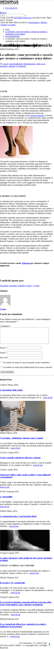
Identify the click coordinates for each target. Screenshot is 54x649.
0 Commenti (21, 66)
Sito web (3, 357)
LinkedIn (21, 286)
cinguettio (13, 286)
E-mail (36, 286)
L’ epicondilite (6, 497)
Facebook (4, 286)
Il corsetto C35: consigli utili (12, 583)
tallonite (12, 66)
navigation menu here (23, 18)
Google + (29, 286)
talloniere (4, 66)
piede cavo (40, 64)
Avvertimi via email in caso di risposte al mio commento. (26, 362)
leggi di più (47, 397)
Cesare (5, 64)
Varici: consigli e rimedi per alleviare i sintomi (20, 458)
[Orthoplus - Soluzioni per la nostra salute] (9, 3)
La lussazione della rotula (11, 390)
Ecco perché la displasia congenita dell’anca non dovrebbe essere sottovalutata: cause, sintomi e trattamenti (26, 603)
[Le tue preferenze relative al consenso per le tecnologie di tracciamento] (49, 644)
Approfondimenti (16, 64)
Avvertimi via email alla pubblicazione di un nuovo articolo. (27, 367)
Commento (5, 326)
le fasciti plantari (37, 115)
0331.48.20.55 (11, 8)
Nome (3, 348)
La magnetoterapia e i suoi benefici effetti (18, 516)
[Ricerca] (26, 15)
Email (3, 353)
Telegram (26, 263)
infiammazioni (29, 64)
